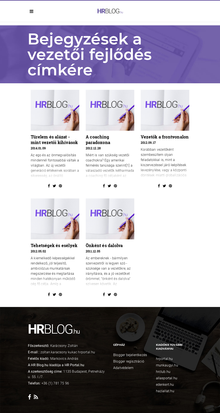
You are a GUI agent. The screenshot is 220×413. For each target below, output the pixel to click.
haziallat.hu (165, 391)
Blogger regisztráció (128, 361)
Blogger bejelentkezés (130, 355)
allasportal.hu (166, 378)
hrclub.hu (163, 372)
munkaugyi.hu (167, 365)
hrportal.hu (164, 359)
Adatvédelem (123, 368)
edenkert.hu (165, 385)
